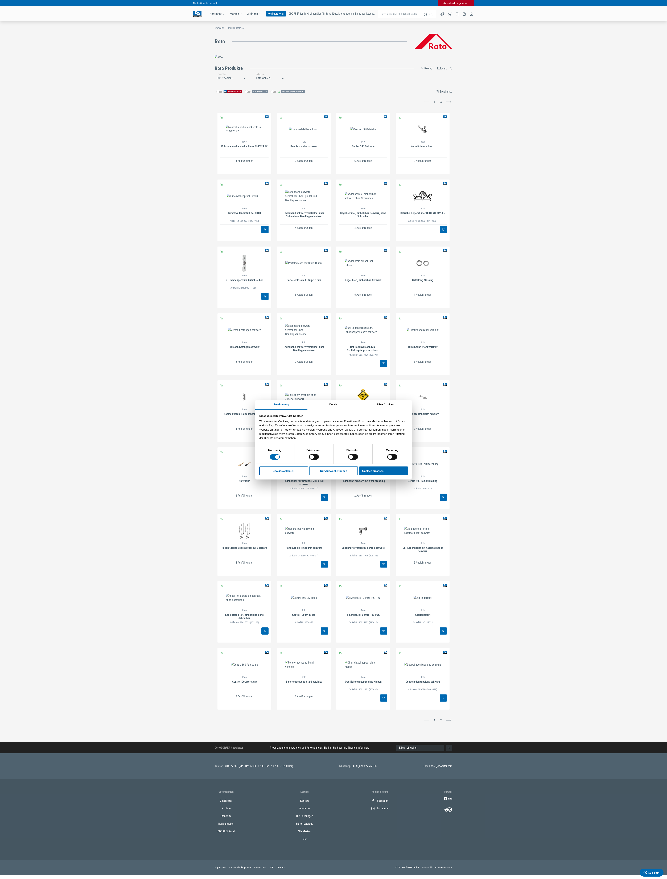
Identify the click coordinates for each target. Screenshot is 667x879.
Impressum (220, 867)
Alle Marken (304, 831)
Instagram (383, 808)
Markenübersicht (236, 28)
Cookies (281, 867)
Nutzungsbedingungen (240, 867)
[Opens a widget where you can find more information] (652, 873)
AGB (271, 867)
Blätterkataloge (304, 823)
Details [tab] (333, 404)
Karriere (226, 808)
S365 (304, 839)
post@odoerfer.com (441, 766)
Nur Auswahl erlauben (333, 470)
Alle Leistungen (304, 816)
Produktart (222, 74)
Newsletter (304, 808)
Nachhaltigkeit (226, 823)
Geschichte (226, 800)
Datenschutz (260, 867)
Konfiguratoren (276, 13)
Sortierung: (427, 68)
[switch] (314, 457)
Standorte (226, 816)
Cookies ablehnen (283, 470)
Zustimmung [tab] (281, 404)
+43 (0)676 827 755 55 (364, 766)
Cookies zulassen (373, 470)
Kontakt (304, 800)
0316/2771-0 (231, 766)
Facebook (382, 800)
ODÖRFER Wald (226, 831)
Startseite (219, 28)
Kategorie (260, 74)
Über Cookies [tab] (385, 404)
